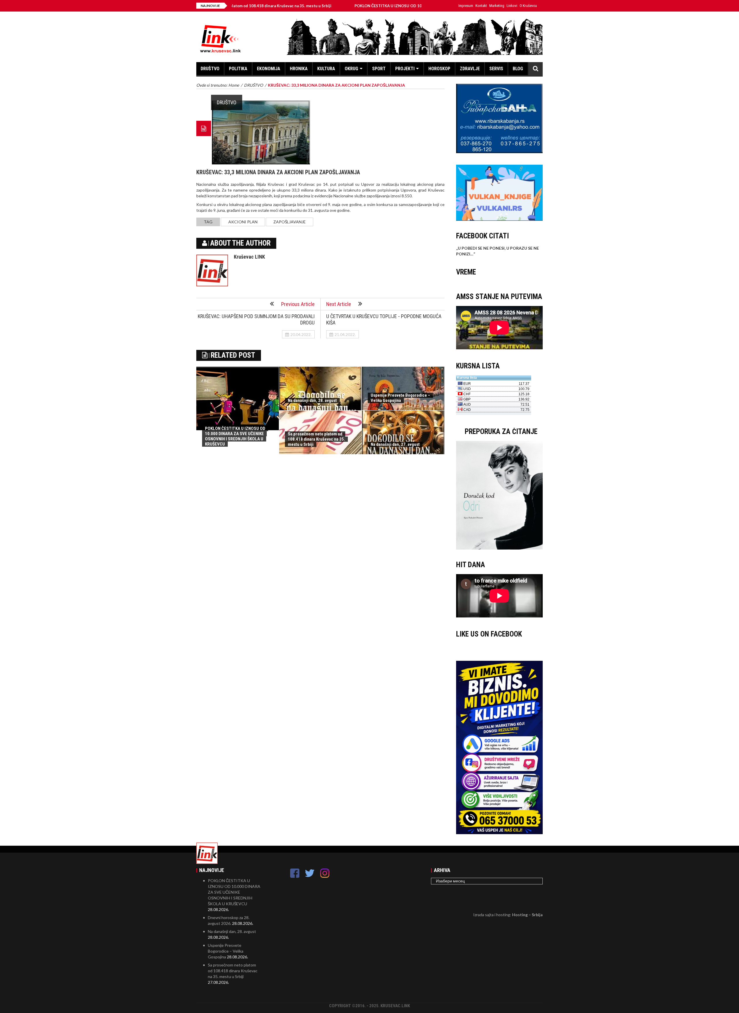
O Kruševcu (528, 5)
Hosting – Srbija (527, 914)
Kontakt (481, 5)
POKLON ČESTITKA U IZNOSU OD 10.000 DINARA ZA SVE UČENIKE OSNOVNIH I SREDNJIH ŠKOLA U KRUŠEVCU (417, 5)
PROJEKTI (405, 68)
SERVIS (496, 68)
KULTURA (326, 68)
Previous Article (298, 304)
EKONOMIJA (268, 68)
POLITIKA (238, 68)
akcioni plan (242, 221)
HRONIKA (299, 68)
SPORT (379, 68)
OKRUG (351, 68)
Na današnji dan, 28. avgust (312, 400)
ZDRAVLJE (470, 68)
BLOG (518, 68)
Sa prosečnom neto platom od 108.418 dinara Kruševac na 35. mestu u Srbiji (316, 439)
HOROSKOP (439, 68)
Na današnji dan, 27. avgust (395, 444)
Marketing (496, 5)
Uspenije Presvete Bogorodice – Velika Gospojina (400, 398)
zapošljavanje (289, 221)
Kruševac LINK (249, 257)
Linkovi (512, 5)
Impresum (465, 5)
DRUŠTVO (210, 68)
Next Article (338, 304)
